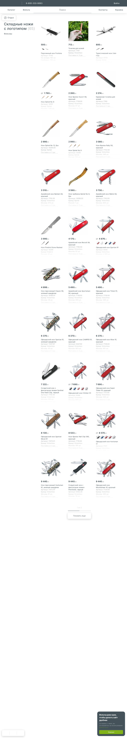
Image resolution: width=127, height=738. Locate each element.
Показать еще (79, 516)
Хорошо (111, 732)
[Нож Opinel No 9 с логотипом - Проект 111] (80, 128)
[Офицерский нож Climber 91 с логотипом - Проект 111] (80, 371)
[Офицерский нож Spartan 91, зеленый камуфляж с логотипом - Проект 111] (53, 322)
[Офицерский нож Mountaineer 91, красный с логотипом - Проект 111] (108, 468)
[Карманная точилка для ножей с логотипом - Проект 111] (108, 80)
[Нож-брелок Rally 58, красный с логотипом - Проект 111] (108, 128)
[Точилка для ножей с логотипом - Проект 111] (80, 31)
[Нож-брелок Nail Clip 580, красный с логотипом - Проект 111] (80, 419)
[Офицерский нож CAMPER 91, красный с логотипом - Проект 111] (80, 322)
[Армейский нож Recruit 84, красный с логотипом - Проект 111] (80, 225)
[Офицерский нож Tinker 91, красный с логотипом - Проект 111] (108, 274)
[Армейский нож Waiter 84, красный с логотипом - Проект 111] (108, 177)
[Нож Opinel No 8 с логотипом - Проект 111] (53, 80)
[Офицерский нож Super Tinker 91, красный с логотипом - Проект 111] (108, 371)
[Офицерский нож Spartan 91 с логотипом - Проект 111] (108, 225)
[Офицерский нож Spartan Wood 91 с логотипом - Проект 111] (53, 419)
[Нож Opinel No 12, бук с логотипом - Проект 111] (53, 128)
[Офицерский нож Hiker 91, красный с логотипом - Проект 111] (108, 322)
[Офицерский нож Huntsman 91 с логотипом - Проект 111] (108, 419)
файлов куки (103, 727)
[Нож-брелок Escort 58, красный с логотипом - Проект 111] (80, 80)
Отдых (11, 17)
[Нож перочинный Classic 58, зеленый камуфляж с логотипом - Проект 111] (53, 274)
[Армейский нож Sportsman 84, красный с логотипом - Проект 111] (80, 274)
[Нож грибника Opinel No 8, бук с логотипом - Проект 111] (80, 177)
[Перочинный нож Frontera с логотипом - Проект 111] (53, 31)
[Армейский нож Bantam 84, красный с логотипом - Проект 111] (53, 177)
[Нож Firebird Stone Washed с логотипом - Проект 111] (53, 225)
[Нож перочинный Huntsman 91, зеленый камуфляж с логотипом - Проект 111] (53, 468)
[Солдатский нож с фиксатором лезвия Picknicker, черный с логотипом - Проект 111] (80, 468)
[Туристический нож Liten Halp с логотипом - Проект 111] (108, 31)
